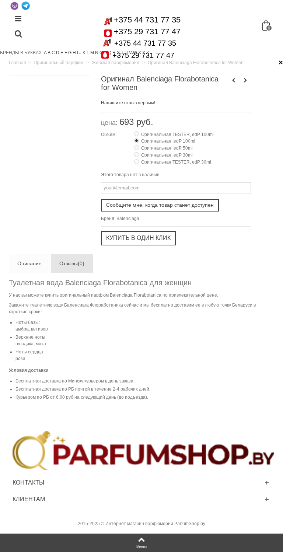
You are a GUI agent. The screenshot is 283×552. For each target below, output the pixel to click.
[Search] (18, 34)
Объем (108, 134)
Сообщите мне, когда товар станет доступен (160, 205)
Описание (29, 263)
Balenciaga (127, 218)
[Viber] (14, 5)
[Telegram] (25, 5)
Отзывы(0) (71, 263)
